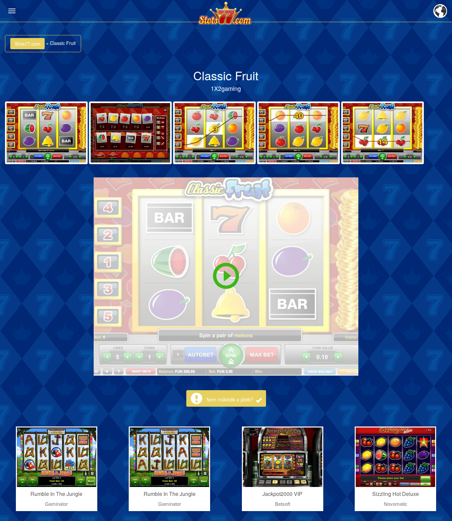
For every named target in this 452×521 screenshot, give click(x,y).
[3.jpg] (214, 132)
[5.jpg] (382, 132)
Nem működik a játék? (230, 399)
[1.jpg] (46, 132)
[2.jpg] (130, 132)
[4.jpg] (298, 132)
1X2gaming (226, 88)
